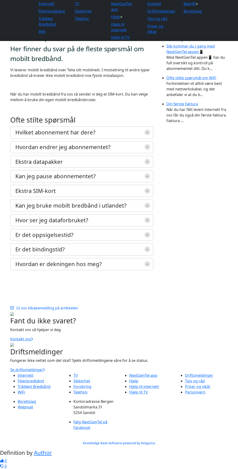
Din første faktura (182, 103)
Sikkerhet (83, 11)
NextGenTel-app (143, 375)
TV (77, 3)
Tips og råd (157, 18)
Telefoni (82, 18)
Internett (46, 3)
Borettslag (193, 11)
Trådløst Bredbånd (34, 386)
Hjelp (115, 16)
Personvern (195, 392)
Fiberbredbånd (52, 11)
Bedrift (190, 3)
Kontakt (154, 3)
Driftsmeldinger (161, 11)
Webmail (25, 407)
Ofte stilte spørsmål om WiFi (191, 77)
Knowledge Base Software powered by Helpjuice (119, 443)
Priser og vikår (198, 386)
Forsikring (82, 386)
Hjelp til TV (120, 37)
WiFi (42, 31)
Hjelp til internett (144, 386)
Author (43, 452)
